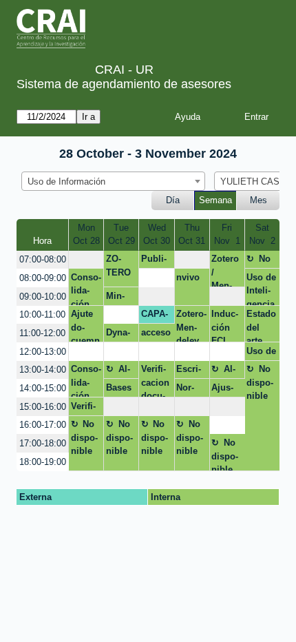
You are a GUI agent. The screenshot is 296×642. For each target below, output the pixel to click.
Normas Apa (185, 389)
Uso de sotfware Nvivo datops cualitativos (261, 353)
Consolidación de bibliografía (86, 288)
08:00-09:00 (42, 278)
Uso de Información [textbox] (66, 181)
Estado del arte (261, 325)
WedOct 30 (156, 234)
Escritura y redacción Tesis (189, 371)
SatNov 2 (262, 234)
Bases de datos (118, 389)
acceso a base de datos (156, 334)
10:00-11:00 (42, 314)
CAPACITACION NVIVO (155, 316)
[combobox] (113, 181)
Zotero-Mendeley (191, 325)
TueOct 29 (121, 234)
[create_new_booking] (86, 260)
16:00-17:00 (42, 425)
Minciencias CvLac (119, 298)
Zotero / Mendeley (225, 270)
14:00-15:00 (42, 388)
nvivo (188, 277)
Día (173, 200)
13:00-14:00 (42, 369)
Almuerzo (119, 371)
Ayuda (187, 117)
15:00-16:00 (42, 407)
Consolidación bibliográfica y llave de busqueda (86, 380)
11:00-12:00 (42, 333)
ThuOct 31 (191, 234)
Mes (258, 200)
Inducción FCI (224, 325)
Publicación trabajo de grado (156, 261)
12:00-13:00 (42, 351)
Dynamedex (120, 334)
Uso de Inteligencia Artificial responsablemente (261, 288)
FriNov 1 (227, 234)
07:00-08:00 (42, 259)
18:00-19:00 (42, 462)
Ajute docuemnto (85, 325)
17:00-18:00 (42, 443)
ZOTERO (118, 265)
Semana (215, 200)
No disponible (259, 261)
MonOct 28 (86, 234)
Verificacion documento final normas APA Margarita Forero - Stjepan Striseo (156, 380)
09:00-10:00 (42, 296)
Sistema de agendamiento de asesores (124, 84)
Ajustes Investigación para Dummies (225, 389)
